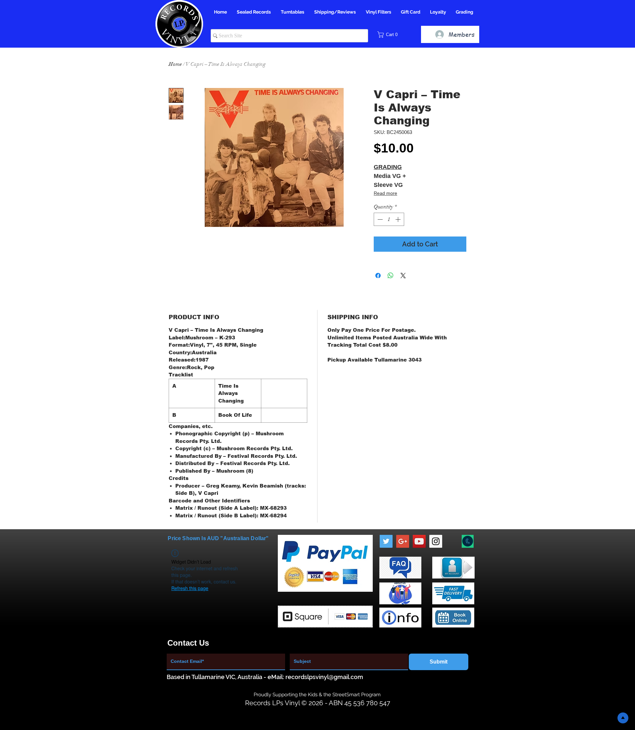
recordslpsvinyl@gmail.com (324, 676)
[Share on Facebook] (378, 275)
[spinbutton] (389, 219)
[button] (389, 34)
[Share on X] (403, 275)
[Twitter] (386, 541)
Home (175, 64)
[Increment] (398, 219)
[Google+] (402, 541)
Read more (385, 193)
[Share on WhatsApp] (391, 275)
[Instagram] (435, 541)
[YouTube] (419, 541)
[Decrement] (379, 219)
